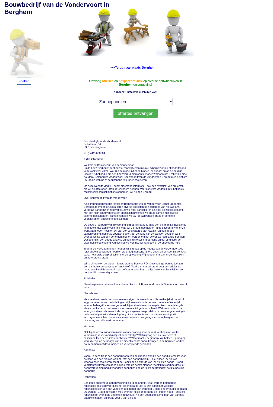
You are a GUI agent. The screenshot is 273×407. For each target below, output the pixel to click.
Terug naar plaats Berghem (135, 67)
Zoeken (24, 81)
